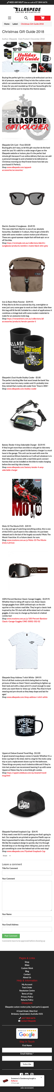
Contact (27, 975)
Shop (27, 962)
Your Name (6, 914)
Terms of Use (27, 994)
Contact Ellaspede (28, 1021)
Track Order (27, 988)
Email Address (27, 1054)
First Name (27, 1046)
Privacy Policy (27, 997)
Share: (5, 856)
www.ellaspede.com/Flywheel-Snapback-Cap (26, 851)
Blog (27, 971)
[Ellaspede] (27, 10)
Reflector (14, 1081)
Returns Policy (27, 1000)
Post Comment (11, 936)
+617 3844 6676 (28, 1018)
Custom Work (27, 968)
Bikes (27, 965)
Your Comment (8, 879)
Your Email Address (10, 925)
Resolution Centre (27, 991)
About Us (27, 978)
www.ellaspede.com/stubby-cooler (21, 389)
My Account (27, 985)
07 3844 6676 (41, 2)
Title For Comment (10, 868)
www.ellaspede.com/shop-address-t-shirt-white (27, 697)
